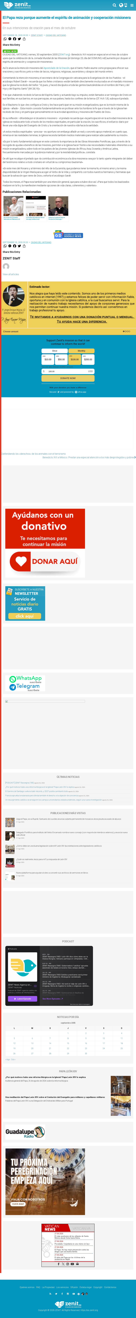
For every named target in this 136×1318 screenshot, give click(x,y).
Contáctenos (110, 1287)
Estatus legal (86, 1287)
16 (86, 1043)
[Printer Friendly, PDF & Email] (10, 51)
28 (50, 1053)
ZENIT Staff (37, 35)
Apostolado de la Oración (56, 68)
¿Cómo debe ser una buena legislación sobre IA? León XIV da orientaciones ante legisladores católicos (59, 846)
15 (68, 1043)
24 (104, 1048)
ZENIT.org (64, 54)
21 (50, 1048)
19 (14, 1048)
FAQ (38, 1287)
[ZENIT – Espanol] (38, 5)
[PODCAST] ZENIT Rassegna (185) (19, 783)
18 (122, 1043)
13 (32, 1043)
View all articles (11, 274)
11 (122, 1038)
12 (14, 1043)
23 (86, 1048)
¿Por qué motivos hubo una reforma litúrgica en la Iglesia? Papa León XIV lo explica (39, 787)
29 (68, 1053)
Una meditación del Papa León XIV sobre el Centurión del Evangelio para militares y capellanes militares (55, 1097)
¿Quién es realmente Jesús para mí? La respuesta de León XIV (41, 859)
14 (50, 1043)
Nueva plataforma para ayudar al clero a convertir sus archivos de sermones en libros (52, 873)
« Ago (7, 1059)
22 (68, 1048)
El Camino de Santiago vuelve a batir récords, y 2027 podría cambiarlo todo (36, 791)
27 (32, 1053)
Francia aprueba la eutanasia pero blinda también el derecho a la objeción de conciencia (41, 796)
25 (122, 1048)
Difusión (74, 1287)
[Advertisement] (68, 432)
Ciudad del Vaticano (56, 35)
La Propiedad (48, 1287)
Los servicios (62, 1287)
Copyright (97, 1287)
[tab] (55, 1228)
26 (14, 1053)
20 (32, 1048)
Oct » (13, 1059)
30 (86, 1053)
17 (104, 1043)
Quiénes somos (27, 1287)
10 (104, 1038)
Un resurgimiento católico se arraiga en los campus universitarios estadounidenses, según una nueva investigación (53, 800)
